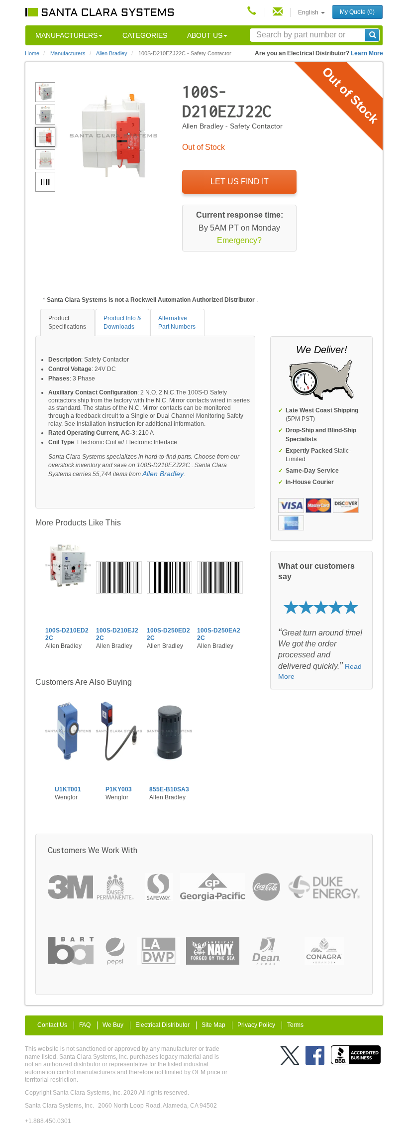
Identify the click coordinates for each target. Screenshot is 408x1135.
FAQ (85, 1024)
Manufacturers (66, 35)
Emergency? (239, 240)
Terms (295, 1024)
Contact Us (52, 1024)
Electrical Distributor (162, 1024)
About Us (204, 35)
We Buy (112, 1024)
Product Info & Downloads (122, 322)
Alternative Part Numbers (177, 322)
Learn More (367, 53)
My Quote (357, 11)
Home (32, 53)
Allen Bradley (163, 474)
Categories (144, 35)
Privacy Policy (256, 1024)
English (309, 12)
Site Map (213, 1024)
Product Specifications (67, 322)
